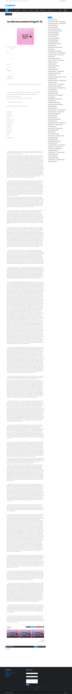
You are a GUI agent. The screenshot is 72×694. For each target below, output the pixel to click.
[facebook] (59, 1)
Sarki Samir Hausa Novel (60, 135)
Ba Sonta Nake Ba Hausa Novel (53, 41)
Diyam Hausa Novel (61, 60)
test (56, 10)
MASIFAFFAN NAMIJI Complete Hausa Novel (55, 98)
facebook (43, 646)
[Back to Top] (66, 692)
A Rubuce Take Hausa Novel (52, 19)
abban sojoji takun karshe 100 (53, 25)
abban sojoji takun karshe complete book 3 (55, 30)
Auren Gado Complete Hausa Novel (54, 38)
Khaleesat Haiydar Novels (61, 87)
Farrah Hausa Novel (60, 71)
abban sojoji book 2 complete (53, 21)
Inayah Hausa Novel (62, 80)
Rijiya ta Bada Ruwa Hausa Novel (53, 130)
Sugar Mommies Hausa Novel (53, 139)
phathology (50, 10)
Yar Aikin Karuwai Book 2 (13, 18)
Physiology (24, 10)
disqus (39, 646)
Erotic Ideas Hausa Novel (52, 71)
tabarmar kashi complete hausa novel (54, 141)
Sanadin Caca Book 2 (51, 135)
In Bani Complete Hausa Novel (53, 80)
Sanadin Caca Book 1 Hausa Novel (53, 133)
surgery (36, 10)
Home (8, 18)
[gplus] (65, 1)
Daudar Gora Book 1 (61, 54)
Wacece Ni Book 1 (51, 146)
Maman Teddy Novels (51, 95)
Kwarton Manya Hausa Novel (52, 91)
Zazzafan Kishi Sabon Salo (52, 161)
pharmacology (43, 10)
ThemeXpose (11, 692)
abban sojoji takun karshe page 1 (53, 32)
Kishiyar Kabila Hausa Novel (52, 89)
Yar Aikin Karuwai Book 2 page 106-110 (25, 636)
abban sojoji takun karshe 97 (53, 27)
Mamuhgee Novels (60, 95)
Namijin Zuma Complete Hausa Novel (54, 119)
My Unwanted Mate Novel (52, 111)
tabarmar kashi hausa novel (52, 143)
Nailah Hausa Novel (61, 111)
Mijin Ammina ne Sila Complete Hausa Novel (55, 104)
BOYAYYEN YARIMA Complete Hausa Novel (55, 51)
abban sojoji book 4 (63, 23)
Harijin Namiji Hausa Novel (52, 78)
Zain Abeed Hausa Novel (60, 159)
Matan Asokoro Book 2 (51, 100)
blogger (35, 646)
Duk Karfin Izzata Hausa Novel (53, 69)
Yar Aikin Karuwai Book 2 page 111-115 (12, 636)
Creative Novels (10, 7)
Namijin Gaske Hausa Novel (52, 117)
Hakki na (64, 76)
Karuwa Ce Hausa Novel (52, 87)
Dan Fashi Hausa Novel (62, 52)
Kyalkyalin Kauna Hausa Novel (53, 93)
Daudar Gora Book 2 (51, 56)
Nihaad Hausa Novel (63, 122)
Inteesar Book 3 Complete (52, 82)
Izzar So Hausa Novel (61, 84)
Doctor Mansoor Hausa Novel (53, 62)
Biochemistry (17, 10)
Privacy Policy (8, 674)
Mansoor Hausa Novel (51, 97)
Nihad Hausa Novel (51, 124)
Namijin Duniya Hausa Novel (52, 115)
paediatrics (30, 10)
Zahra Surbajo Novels (51, 159)
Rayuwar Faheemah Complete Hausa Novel (55, 128)
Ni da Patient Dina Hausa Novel (53, 122)
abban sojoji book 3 (62, 21)
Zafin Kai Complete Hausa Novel (53, 157)
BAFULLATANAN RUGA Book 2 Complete (54, 43)
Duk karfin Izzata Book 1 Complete (53, 65)
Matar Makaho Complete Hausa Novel (54, 102)
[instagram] (63, 1)
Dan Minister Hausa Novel (52, 54)
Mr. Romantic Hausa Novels (52, 108)
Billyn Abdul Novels (51, 49)
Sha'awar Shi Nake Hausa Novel (53, 137)
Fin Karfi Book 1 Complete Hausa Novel (54, 73)
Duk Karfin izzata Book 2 (52, 67)
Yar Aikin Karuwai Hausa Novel (53, 154)
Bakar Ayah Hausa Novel (52, 45)
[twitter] (61, 1)
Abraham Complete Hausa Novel (53, 34)
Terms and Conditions (9, 673)
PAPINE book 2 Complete (52, 126)
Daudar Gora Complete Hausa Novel (54, 58)
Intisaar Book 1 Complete (52, 84)
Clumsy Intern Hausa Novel (52, 52)
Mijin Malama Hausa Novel (52, 106)
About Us (7, 676)
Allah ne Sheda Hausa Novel (52, 36)
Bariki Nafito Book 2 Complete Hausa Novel (55, 47)
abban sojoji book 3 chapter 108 (53, 23)
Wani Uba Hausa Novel (58, 146)
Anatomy (11, 10)
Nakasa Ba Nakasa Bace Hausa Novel (54, 113)
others (60, 10)
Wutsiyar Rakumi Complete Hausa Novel (54, 148)
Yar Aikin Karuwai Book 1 (52, 152)
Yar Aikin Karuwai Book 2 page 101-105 (37, 636)
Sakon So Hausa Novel (51, 132)
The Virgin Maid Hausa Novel (52, 144)
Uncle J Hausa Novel (62, 144)
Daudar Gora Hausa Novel (52, 60)
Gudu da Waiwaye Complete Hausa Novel (55, 76)
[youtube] (62, 1)
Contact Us (7, 675)
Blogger (36, 688)
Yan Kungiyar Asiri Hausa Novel (53, 150)
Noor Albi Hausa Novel (59, 124)
